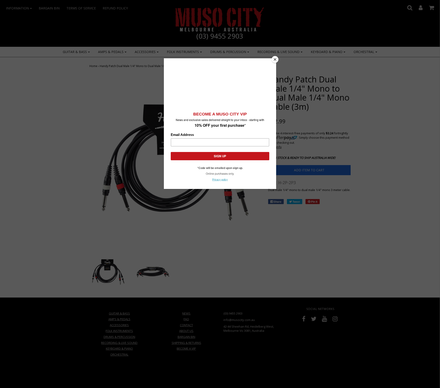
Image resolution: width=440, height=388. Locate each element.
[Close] (275, 59)
